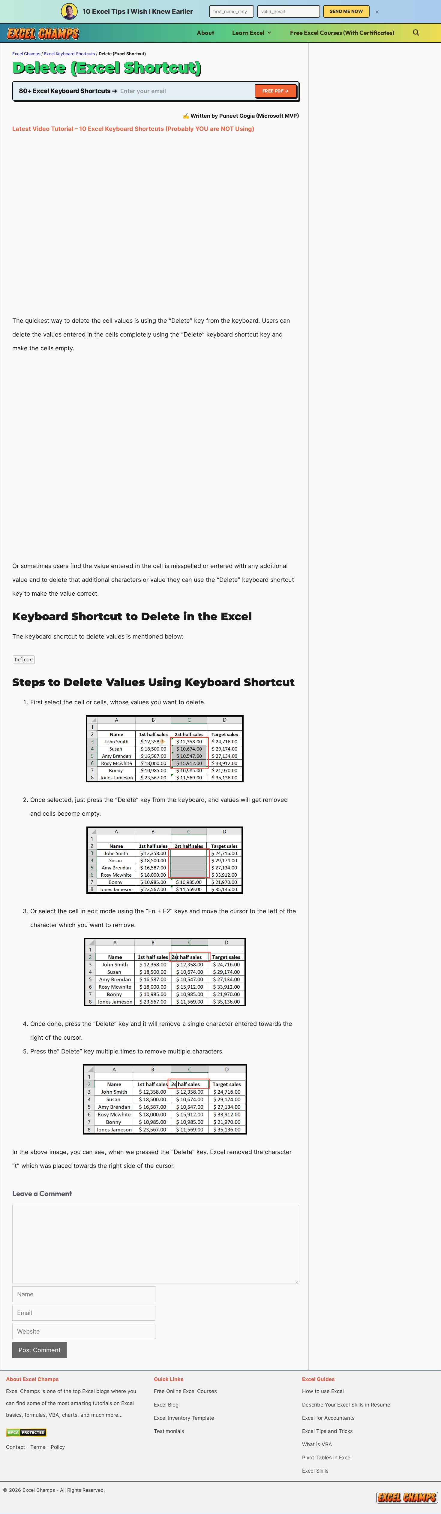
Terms (37, 1447)
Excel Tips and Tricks (327, 1431)
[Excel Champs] (43, 33)
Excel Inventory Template (184, 1418)
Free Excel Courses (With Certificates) (342, 32)
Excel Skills (315, 1471)
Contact (15, 1447)
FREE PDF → (275, 90)
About (205, 32)
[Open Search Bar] (416, 33)
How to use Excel (323, 1391)
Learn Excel (248, 32)
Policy (58, 1447)
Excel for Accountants (328, 1418)
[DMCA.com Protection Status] (26, 1435)
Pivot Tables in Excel (327, 1458)
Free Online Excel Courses (185, 1391)
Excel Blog (166, 1405)
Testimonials (169, 1431)
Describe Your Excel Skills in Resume (346, 1405)
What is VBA (317, 1444)
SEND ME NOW (346, 11)
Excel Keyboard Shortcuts (69, 53)
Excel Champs (26, 53)
